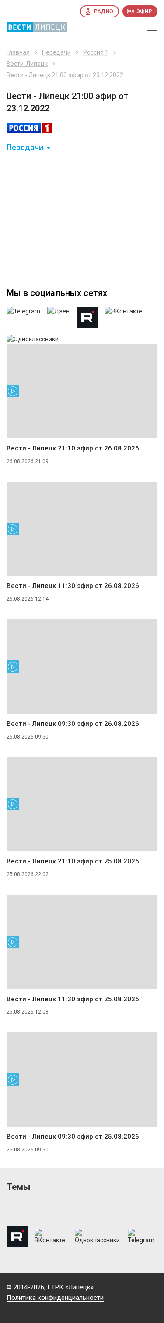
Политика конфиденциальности (55, 1298)
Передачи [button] (25, 147)
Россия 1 (95, 52)
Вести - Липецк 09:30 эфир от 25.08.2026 (73, 1137)
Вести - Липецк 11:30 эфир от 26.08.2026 (73, 586)
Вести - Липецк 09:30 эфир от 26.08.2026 (73, 724)
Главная (18, 52)
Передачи (56, 52)
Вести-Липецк (27, 63)
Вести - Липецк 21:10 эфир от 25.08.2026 (73, 861)
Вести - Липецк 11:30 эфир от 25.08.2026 (73, 999)
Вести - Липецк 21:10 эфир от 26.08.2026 (73, 448)
